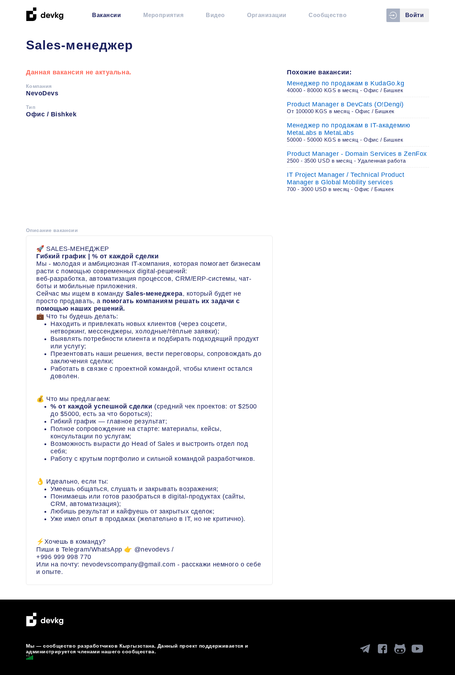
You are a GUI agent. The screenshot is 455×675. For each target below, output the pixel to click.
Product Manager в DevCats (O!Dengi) (345, 107)
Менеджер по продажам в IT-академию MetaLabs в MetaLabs (348, 132)
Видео (215, 15)
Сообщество (328, 15)
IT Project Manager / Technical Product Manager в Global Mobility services (346, 181)
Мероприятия (163, 15)
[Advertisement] (149, 175)
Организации (266, 15)
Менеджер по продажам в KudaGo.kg (345, 86)
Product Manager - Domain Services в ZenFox (357, 157)
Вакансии (106, 15)
